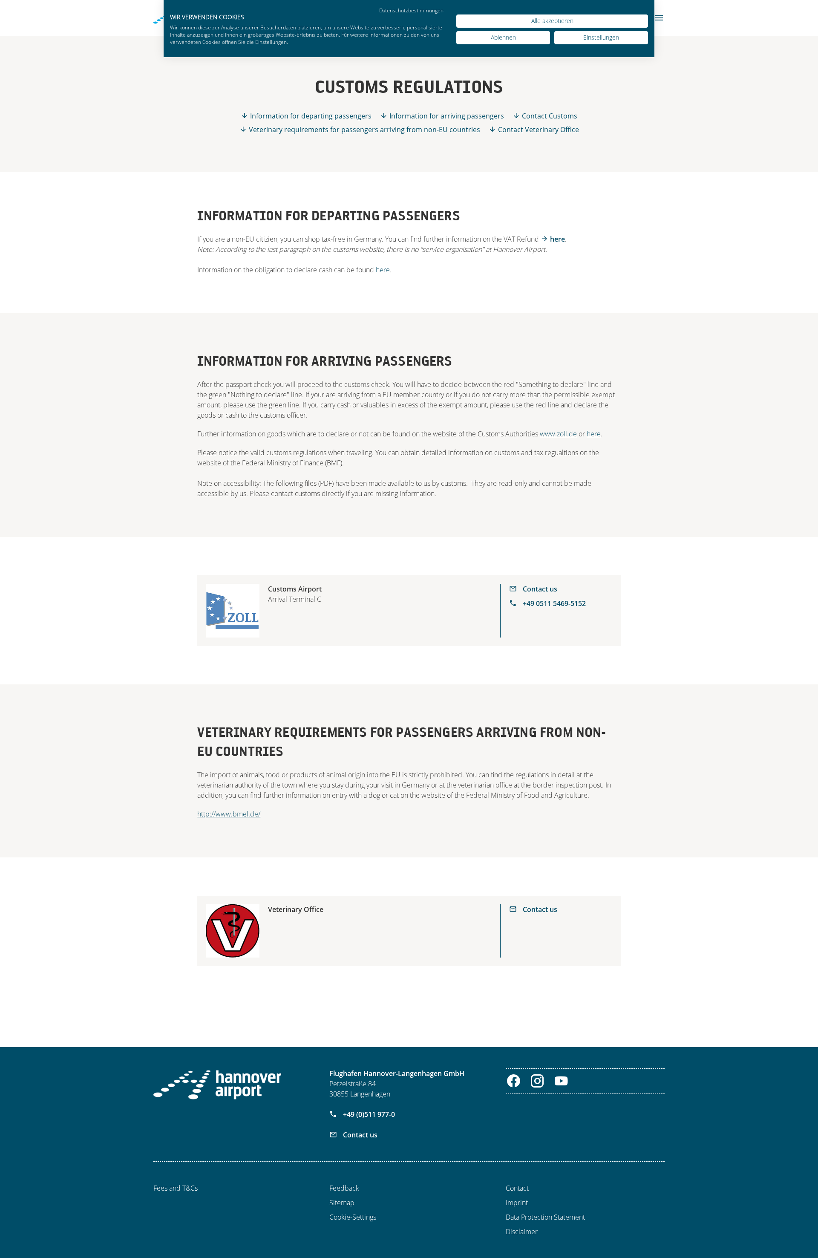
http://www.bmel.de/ (228, 814)
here (557, 239)
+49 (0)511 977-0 (368, 1114)
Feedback (344, 1188)
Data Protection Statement (545, 1217)
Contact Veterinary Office (538, 129)
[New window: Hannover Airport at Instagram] (537, 1081)
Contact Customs (549, 116)
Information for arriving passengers (446, 116)
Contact (517, 1188)
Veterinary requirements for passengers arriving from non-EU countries (364, 129)
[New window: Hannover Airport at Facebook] (513, 1081)
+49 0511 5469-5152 (553, 603)
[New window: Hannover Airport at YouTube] (561, 1081)
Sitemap (341, 1202)
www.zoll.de (558, 434)
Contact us (539, 589)
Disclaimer (522, 1231)
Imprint (517, 1202)
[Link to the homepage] (217, 1084)
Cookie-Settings (352, 1217)
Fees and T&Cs (175, 1188)
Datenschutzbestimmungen (411, 10)
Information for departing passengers (311, 116)
